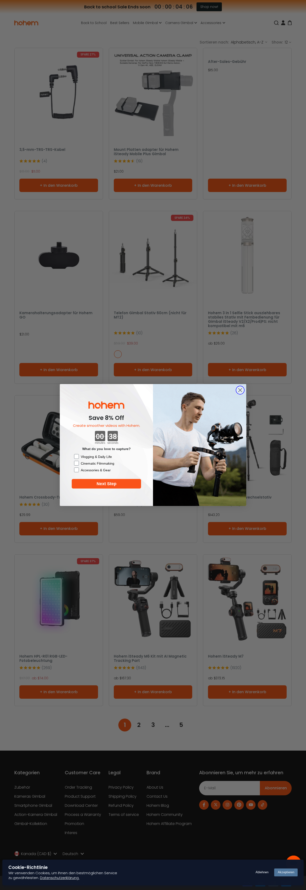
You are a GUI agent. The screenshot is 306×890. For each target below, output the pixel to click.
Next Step (106, 483)
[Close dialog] (240, 390)
